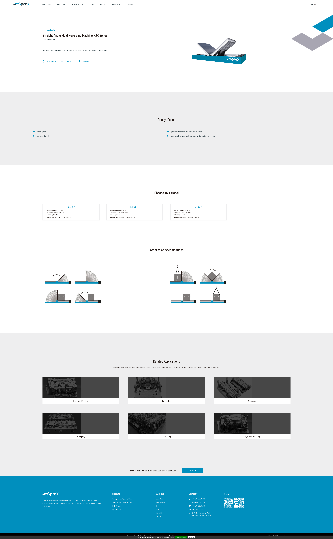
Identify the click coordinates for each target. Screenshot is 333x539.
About (102, 4)
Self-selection (77, 4)
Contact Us (192, 471)
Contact (130, 4)
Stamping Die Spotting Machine (122, 502)
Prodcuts (61, 4)
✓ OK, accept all (181, 537)
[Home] (21, 4)
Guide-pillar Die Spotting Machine (123, 499)
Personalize (192, 537)
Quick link (160, 493)
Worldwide (115, 4)
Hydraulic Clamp (117, 509)
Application (46, 4)
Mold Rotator (116, 506)
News (91, 4)
